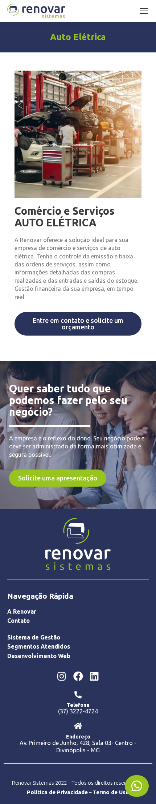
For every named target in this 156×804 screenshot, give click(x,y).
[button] (78, 324)
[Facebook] (78, 676)
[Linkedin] (94, 676)
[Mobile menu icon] (144, 11)
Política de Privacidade (57, 792)
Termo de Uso (111, 792)
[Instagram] (61, 676)
